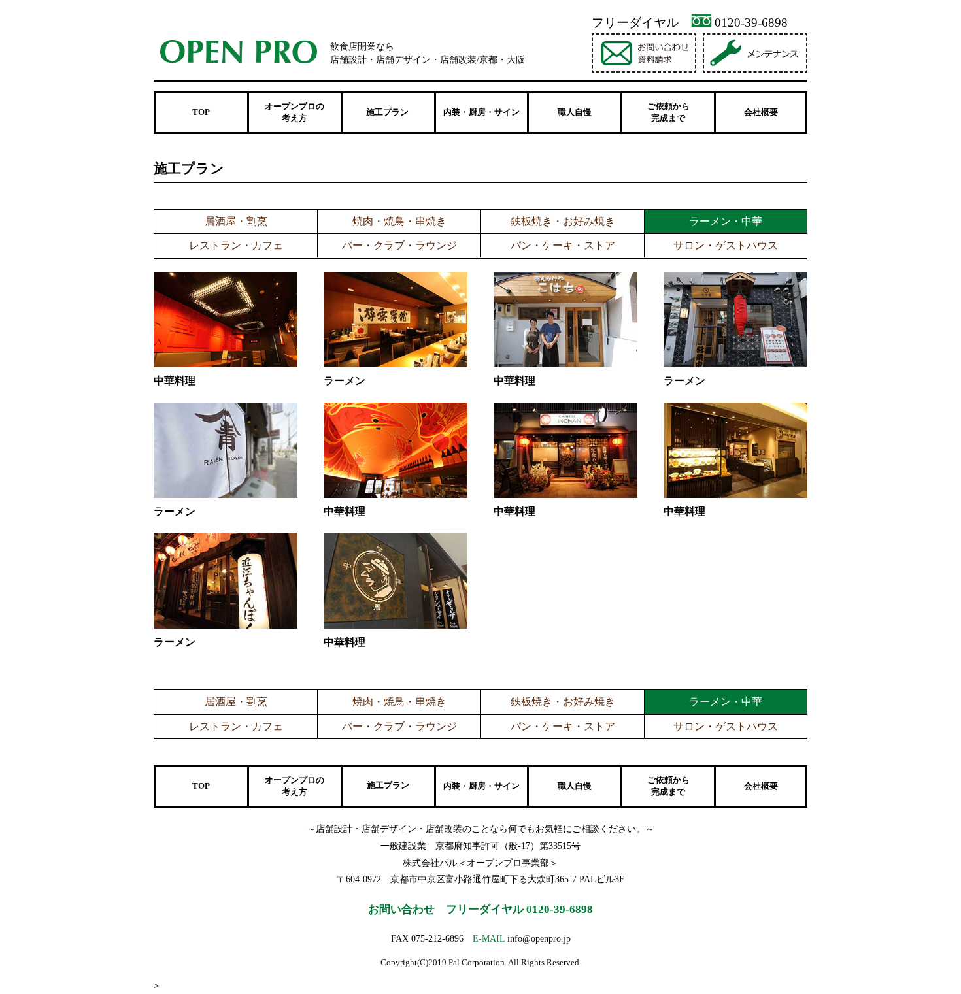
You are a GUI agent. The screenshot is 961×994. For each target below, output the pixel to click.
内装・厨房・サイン (481, 112)
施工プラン (388, 785)
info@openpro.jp (539, 938)
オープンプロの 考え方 (294, 112)
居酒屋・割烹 (236, 221)
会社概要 (761, 112)
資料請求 (646, 53)
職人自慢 (575, 112)
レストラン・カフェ (236, 245)
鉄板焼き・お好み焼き (563, 221)
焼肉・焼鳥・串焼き (399, 221)
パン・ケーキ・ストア (563, 245)
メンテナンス (757, 53)
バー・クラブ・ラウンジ (399, 245)
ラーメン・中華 (725, 221)
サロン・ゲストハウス (725, 245)
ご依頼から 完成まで (668, 112)
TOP (201, 112)
